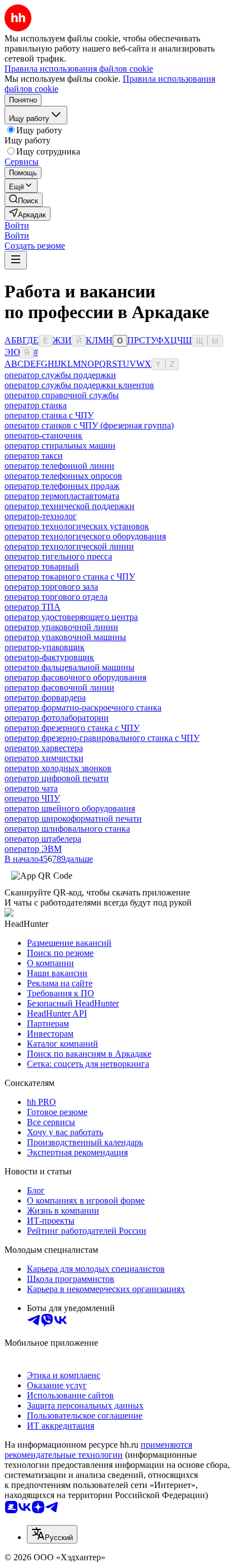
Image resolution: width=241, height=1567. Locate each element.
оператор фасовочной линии (59, 687)
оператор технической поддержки (69, 506)
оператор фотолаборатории (56, 717)
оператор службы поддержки (60, 375)
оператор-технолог (40, 516)
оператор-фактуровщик (49, 657)
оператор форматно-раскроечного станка (82, 707)
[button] (16, 225)
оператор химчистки (44, 758)
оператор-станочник (43, 435)
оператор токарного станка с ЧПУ (69, 576)
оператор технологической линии (69, 546)
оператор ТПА (32, 607)
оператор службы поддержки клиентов (79, 385)
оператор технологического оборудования (85, 536)
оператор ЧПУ (32, 798)
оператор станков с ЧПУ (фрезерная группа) (89, 425)
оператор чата (31, 788)
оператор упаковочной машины (65, 637)
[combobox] (52, 1534)
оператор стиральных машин (59, 445)
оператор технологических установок (76, 526)
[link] (23, 200)
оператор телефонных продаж (61, 486)
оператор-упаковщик (44, 647)
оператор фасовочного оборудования (75, 677)
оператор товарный (41, 566)
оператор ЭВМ (33, 849)
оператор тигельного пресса (58, 556)
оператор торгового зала (51, 586)
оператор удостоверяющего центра (71, 617)
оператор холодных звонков (58, 768)
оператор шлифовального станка (67, 828)
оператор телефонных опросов (63, 476)
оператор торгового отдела (56, 596)
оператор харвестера (43, 748)
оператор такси (33, 455)
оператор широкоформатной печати (73, 818)
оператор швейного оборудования (69, 808)
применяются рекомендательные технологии (98, 1449)
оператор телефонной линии (59, 465)
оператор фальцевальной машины (69, 667)
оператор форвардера (45, 697)
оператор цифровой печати (56, 778)
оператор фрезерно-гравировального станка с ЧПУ (102, 738)
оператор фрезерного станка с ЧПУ (72, 728)
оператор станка (35, 405)
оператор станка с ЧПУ (49, 415)
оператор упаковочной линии (61, 627)
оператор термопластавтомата (61, 496)
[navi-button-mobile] (15, 260)
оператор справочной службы (61, 395)
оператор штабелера (42, 838)
